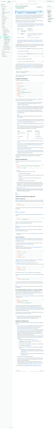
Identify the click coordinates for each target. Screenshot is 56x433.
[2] (31, 292)
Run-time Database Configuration (7, 37)
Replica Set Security (20, 226)
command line (19, 15)
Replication (19, 229)
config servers (17, 239)
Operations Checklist (6, 30)
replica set (28, 214)
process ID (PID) (37, 307)
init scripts (23, 312)
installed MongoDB (22, 23)
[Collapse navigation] (12, 427)
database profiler (33, 325)
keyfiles (33, 214)
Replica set (17, 200)
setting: (16, 275)
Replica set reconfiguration (20, 212)
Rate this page (49, 6)
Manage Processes (6, 41)
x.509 (28, 233)
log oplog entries (41, 335)
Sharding (18, 286)
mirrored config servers (37, 247)
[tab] (9, 1)
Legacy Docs (3, 4)
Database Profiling (29, 365)
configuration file (26, 15)
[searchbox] (37, 1)
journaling (37, 150)
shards (24, 239)
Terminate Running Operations (6, 43)
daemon (28, 102)
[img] (47, 7)
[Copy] (43, 51)
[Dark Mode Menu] (54, 1)
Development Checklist (6, 31)
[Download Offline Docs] (10, 427)
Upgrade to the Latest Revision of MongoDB (7, 39)
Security (17, 194)
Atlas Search (3, 16)
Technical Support (4, 56)
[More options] (42, 7)
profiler (19, 332)
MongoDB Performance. (37, 365)
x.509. (20, 234)
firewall (41, 108)
